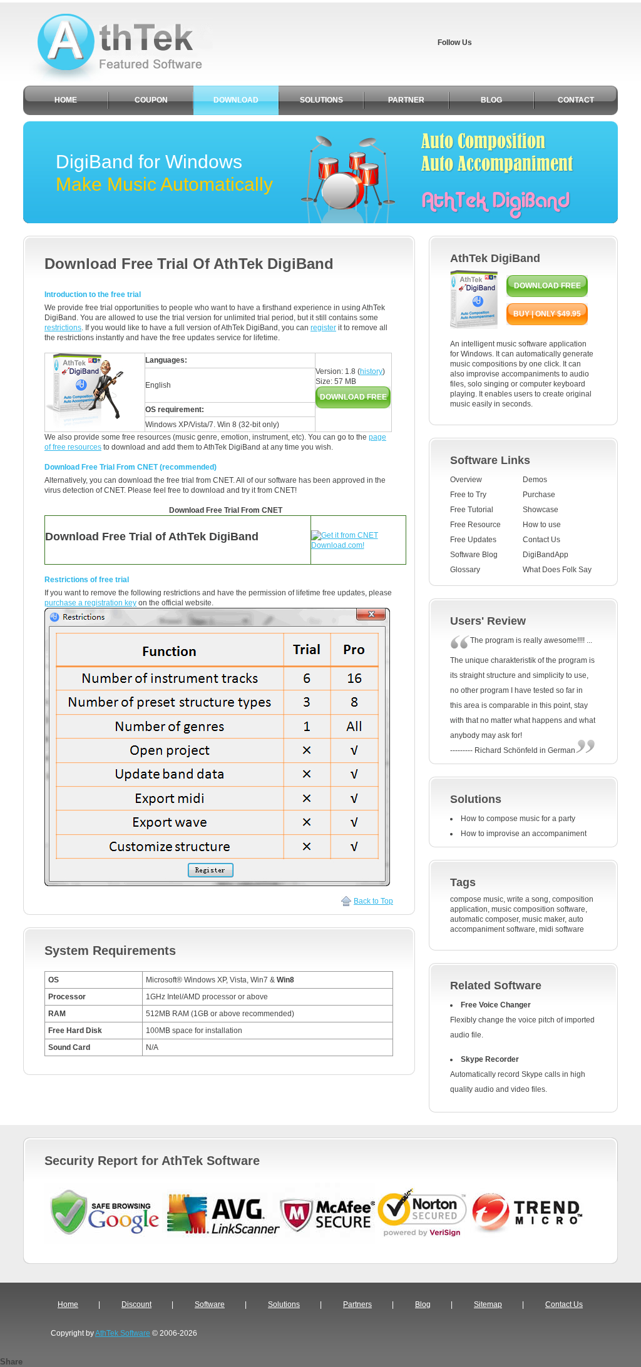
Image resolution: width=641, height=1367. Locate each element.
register (323, 327)
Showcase (540, 509)
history (371, 371)
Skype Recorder (490, 1059)
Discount (136, 1304)
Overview (466, 479)
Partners (357, 1304)
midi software (561, 929)
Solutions (284, 1304)
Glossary (465, 569)
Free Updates (473, 539)
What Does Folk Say (557, 569)
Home (68, 1304)
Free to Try (468, 494)
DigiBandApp (545, 554)
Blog (423, 1304)
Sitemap (488, 1304)
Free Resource (475, 524)
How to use (542, 524)
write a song (527, 899)
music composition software (538, 909)
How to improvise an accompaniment (524, 833)
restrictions (62, 327)
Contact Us (541, 539)
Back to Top (373, 901)
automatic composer (484, 919)
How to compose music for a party (518, 818)
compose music (476, 899)
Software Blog (474, 554)
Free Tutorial (471, 509)
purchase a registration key (90, 602)
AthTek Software (122, 1333)
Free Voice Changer (496, 1005)
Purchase (539, 494)
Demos (535, 479)
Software (210, 1304)
